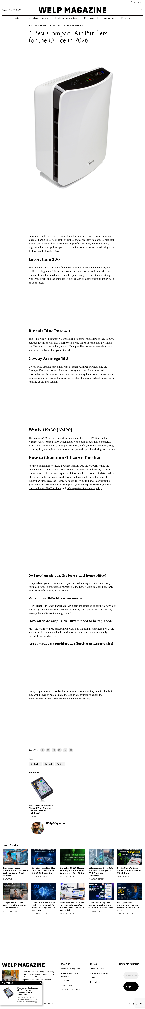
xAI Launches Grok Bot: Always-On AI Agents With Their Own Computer (101, 872)
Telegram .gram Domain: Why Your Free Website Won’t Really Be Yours (15, 872)
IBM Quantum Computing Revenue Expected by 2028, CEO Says (129, 906)
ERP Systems (54, 26)
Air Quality (35, 764)
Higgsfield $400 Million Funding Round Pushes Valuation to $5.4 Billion (72, 870)
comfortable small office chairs (45, 488)
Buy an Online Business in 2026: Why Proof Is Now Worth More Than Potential (72, 906)
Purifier (59, 764)
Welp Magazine (56, 823)
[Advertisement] (72, 213)
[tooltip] (131, 2)
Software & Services (99, 973)
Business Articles (37, 26)
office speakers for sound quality (84, 488)
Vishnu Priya (124, 876)
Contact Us (66, 980)
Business (94, 977)
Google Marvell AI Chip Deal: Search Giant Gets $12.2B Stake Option (43, 870)
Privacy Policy (67, 985)
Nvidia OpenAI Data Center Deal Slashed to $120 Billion (129, 870)
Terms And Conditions (70, 989)
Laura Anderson (12, 879)
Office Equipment (97, 969)
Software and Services (73, 26)
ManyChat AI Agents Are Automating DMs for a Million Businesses (101, 905)
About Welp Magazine (70, 969)
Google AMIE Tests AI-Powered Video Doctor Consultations (15, 905)
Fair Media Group (49, 1004)
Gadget (48, 764)
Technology (95, 982)
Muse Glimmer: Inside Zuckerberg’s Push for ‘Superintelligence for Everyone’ (43, 906)
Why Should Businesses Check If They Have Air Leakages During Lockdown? (41, 809)
